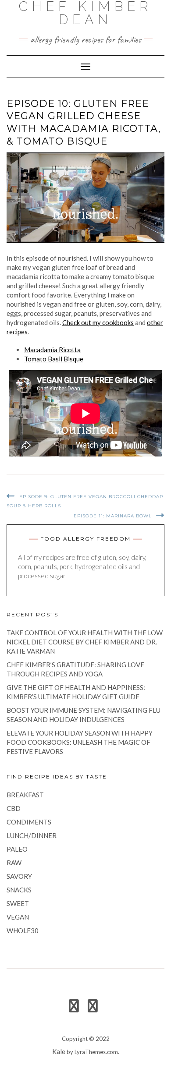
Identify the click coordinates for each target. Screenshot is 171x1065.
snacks (19, 890)
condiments (29, 822)
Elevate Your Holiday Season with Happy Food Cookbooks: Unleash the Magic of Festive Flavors (80, 742)
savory (19, 876)
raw (14, 863)
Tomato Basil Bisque (53, 359)
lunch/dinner (32, 835)
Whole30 (23, 930)
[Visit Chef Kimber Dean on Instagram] (93, 1008)
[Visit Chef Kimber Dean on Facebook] (74, 1008)
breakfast (25, 795)
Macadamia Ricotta (52, 350)
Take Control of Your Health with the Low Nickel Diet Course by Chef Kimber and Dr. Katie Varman (85, 642)
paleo (17, 849)
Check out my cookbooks (98, 322)
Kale (58, 1051)
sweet (18, 903)
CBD (14, 808)
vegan (18, 917)
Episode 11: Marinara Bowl (113, 516)
